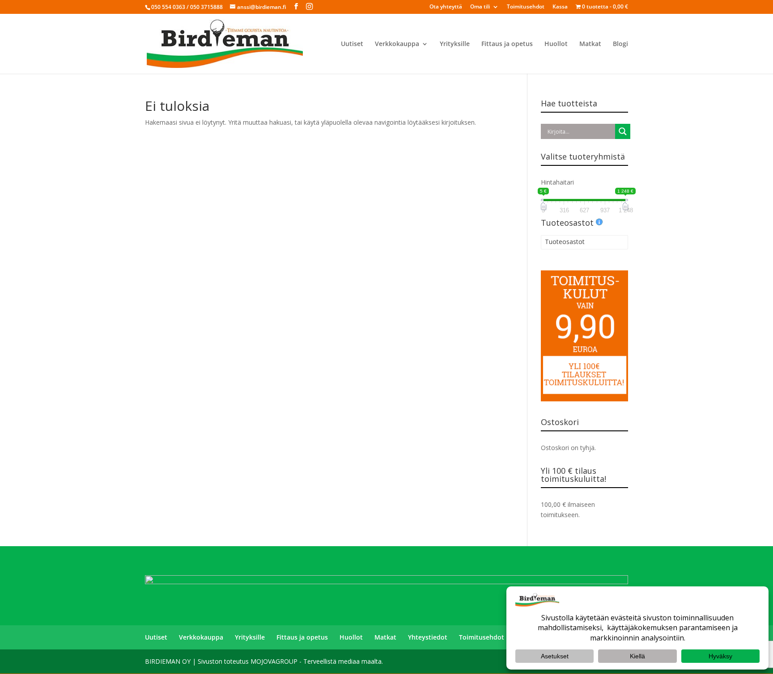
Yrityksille (455, 44)
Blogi (620, 44)
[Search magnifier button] (622, 131)
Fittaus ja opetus (507, 44)
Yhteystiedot (427, 637)
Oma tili (480, 7)
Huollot (556, 44)
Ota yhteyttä (445, 7)
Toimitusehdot (525, 7)
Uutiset (352, 44)
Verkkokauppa (397, 44)
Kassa (560, 7)
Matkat (590, 44)
